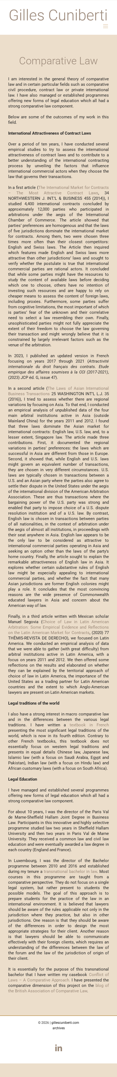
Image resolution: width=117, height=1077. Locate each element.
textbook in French (89, 725)
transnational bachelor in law (70, 871)
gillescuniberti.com (65, 1023)
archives (59, 1028)
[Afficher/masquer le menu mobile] (106, 26)
